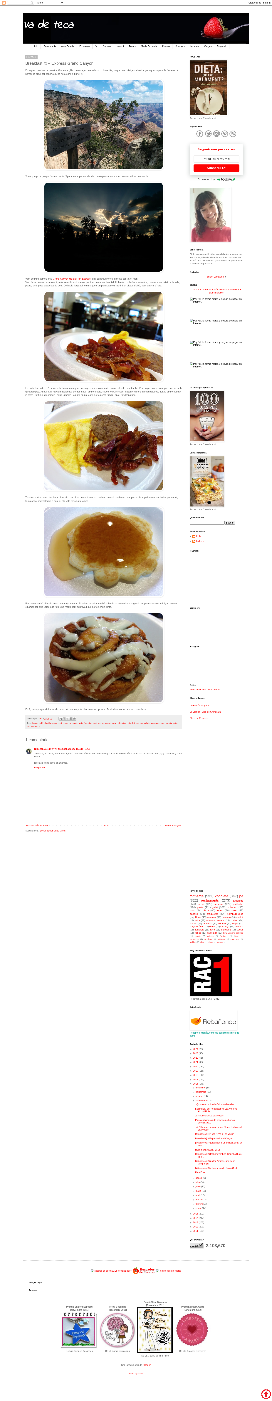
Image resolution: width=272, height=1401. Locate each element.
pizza (206, 910)
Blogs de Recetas (198, 718)
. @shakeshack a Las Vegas (209, 1115)
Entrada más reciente (37, 825)
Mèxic (202, 942)
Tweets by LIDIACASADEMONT (205, 689)
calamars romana (215, 920)
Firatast (222, 923)
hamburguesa (235, 913)
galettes (210, 936)
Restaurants (50, 46)
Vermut (120, 46)
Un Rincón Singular (199, 705)
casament (235, 939)
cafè (41, 723)
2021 (196, 1062)
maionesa (211, 917)
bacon (35, 723)
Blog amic (222, 46)
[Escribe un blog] (64, 719)
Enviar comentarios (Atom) (53, 830)
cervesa (218, 903)
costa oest (57, 723)
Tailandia (199, 929)
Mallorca (221, 939)
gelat (215, 907)
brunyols (207, 923)
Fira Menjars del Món (233, 933)
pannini (198, 936)
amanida (238, 900)
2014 (196, 1218)
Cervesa (107, 46)
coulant (234, 920)
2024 (196, 1049)
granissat (208, 939)
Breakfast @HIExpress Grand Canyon (214, 1138)
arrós (234, 910)
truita (175, 723)
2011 (196, 1231)
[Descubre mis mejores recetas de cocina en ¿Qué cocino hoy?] (111, 1271)
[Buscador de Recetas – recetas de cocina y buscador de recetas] (143, 1273)
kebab (198, 933)
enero (199, 1208)
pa (241, 896)
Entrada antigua (173, 825)
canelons (226, 917)
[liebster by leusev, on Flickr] (192, 1348)
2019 (196, 1071)
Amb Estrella (67, 46)
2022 (196, 1058)
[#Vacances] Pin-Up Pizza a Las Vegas (214, 1134)
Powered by (206, 179)
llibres (198, 917)
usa (28, 726)
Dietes (132, 46)
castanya (224, 926)
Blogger (146, 1365)
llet (133, 723)
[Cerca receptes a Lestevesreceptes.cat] (168, 1271)
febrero (199, 1204)
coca (192, 910)
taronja (169, 723)
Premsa (166, 46)
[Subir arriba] (266, 1394)
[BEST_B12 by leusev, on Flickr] (79, 1348)
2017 (196, 1079)
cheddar (47, 723)
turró (212, 929)
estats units (78, 723)
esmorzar (67, 723)
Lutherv (200, 541)
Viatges (208, 46)
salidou (193, 942)
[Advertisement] (103, 864)
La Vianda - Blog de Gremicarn (205, 712)
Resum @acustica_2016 (207, 1149)
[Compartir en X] (67, 719)
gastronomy (110, 723)
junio (198, 1186)
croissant (232, 907)
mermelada (145, 723)
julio (198, 1182)
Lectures (194, 46)
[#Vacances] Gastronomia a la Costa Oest (216, 1168)
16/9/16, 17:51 (83, 749)
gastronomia (98, 723)
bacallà (194, 913)
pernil (201, 903)
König (236, 936)
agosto (199, 1178)
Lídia (198, 536)
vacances (35, 726)
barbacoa (226, 929)
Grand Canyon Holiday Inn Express (72, 278)
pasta (200, 907)
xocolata (221, 896)
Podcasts (180, 46)
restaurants (210, 900)
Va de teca (48, 25)
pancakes (155, 723)
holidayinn (121, 723)
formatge (88, 723)
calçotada (212, 933)
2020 (196, 1066)
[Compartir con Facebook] (71, 719)
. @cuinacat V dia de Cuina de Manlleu (214, 1104)
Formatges (84, 46)
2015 (196, 1213)
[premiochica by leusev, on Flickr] (155, 1352)
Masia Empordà (149, 46)
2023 (196, 1053)
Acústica (239, 926)
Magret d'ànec (197, 926)
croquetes (212, 913)
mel (137, 723)
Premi (212, 926)
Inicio (106, 825)
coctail (240, 929)
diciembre (201, 1087)
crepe (235, 923)
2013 (196, 1222)
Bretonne (224, 936)
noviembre (201, 1092)
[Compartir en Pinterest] (74, 719)
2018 (196, 1075)
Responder (40, 767)
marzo (199, 1199)
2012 (196, 1226)
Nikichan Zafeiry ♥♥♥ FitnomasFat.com (54, 749)
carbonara (194, 939)
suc (162, 723)
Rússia (211, 942)
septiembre (201, 1100)
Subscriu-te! (216, 168)
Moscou (220, 942)
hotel (129, 723)
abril (198, 1195)
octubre (200, 1096)
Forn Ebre (200, 1172)
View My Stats (136, 1373)
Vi (96, 46)
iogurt (220, 910)
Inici (36, 46)
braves (193, 923)
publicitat (238, 903)
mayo (199, 1191)
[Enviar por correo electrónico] (60, 719)
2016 (196, 1083)
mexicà (239, 917)
